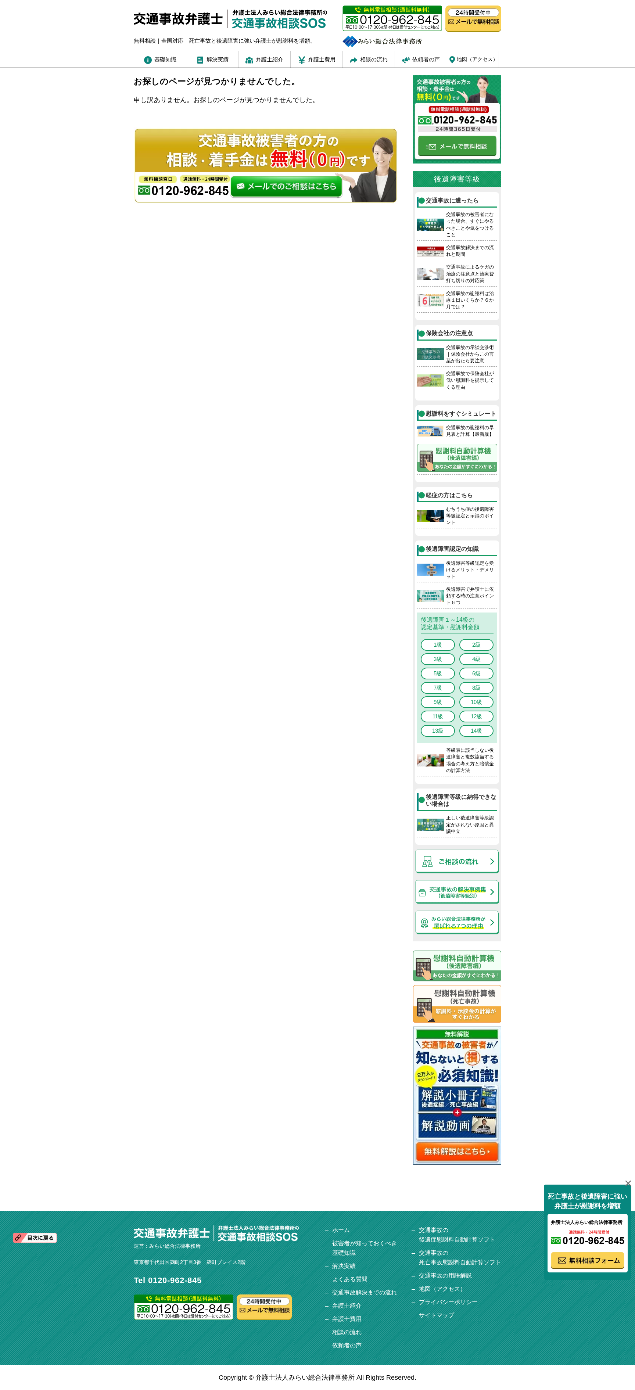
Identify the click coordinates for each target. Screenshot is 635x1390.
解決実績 (344, 1266)
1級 (438, 645)
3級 (438, 659)
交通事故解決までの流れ (364, 1292)
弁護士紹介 (347, 1306)
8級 (476, 688)
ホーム (341, 1230)
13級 (438, 731)
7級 (438, 688)
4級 (476, 659)
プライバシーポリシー (448, 1302)
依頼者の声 (347, 1345)
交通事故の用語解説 (445, 1275)
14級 (476, 731)
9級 (438, 702)
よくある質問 (349, 1279)
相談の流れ (347, 1332)
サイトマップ (436, 1315)
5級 (438, 673)
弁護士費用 (347, 1319)
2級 (476, 645)
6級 (476, 673)
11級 (438, 716)
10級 (476, 702)
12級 (476, 716)
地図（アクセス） (442, 1289)
